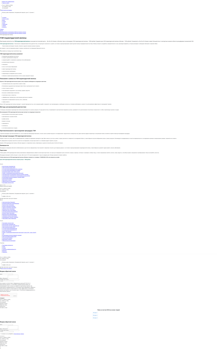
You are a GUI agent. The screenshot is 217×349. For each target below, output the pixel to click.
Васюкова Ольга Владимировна (9, 214)
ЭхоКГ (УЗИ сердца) (6, 231)
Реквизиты (4, 252)
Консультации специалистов (8, 166)
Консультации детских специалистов (10, 225)
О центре (4, 17)
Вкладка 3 (95, 317)
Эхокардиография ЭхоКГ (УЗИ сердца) (11, 171)
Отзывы (4, 21)
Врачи (3, 20)
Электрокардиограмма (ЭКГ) (8, 167)
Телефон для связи (4, 279)
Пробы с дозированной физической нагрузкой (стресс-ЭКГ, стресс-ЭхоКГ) (19, 232)
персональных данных (19, 333)
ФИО (1, 274)
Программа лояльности (7, 245)
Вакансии (4, 250)
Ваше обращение (4, 278)
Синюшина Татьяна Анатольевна (9, 215)
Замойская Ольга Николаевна (9, 210)
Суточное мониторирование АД (9, 229)
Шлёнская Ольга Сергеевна (8, 209)
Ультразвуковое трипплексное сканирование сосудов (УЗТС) (16, 175)
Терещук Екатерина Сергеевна (9, 207)
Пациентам (4, 24)
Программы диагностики (8, 182)
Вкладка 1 (95, 312)
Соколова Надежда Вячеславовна (10, 211)
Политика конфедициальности (9, 249)
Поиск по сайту (5, 3)
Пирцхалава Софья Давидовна (9, 218)
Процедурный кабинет (7, 178)
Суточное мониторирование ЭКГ (9, 228)
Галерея (4, 25)
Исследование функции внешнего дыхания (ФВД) (13, 177)
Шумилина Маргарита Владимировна (10, 203)
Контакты (4, 27)
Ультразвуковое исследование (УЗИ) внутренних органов (15, 174)
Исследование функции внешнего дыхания (11, 235)
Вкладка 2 (95, 315)
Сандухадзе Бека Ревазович (8, 202)
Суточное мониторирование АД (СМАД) (11, 170)
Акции (3, 22)
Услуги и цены (5, 18)
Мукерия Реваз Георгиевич (8, 213)
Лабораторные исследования (8, 181)
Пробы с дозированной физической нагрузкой (12, 173)
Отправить (2, 298)
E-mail (1, 281)
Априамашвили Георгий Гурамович (10, 217)
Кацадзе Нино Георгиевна (8, 204)
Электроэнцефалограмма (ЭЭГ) (9, 236)
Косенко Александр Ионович (8, 206)
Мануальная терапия (7, 179)
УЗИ (3, 233)
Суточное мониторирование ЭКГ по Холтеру (12, 169)
